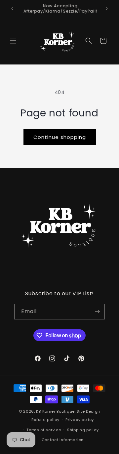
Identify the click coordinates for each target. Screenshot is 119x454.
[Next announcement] (106, 8)
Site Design (88, 411)
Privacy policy (79, 419)
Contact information (63, 439)
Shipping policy (83, 430)
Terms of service (43, 430)
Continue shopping (59, 137)
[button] (13, 40)
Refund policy (45, 419)
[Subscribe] (97, 311)
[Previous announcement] (12, 8)
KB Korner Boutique (55, 411)
